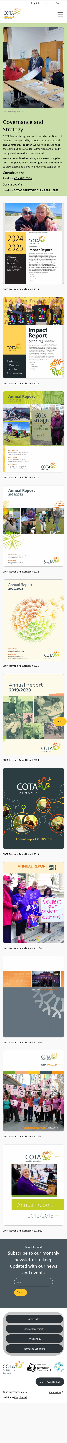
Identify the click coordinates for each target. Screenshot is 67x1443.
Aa (57, 3)
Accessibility (34, 1319)
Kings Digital (20, 1397)
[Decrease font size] (53, 2)
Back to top (55, 1392)
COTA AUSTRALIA (50, 1382)
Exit (60, 721)
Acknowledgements (34, 1328)
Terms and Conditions (34, 1348)
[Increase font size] (62, 3)
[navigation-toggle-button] (60, 14)
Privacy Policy (34, 1338)
